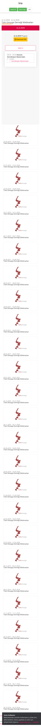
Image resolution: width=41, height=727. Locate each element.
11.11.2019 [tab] (20, 28)
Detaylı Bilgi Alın (25, 722)
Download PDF (21, 39)
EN (30, 9)
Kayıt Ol (13, 9)
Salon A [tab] (20, 48)
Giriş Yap (22, 9)
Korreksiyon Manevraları (20, 61)
